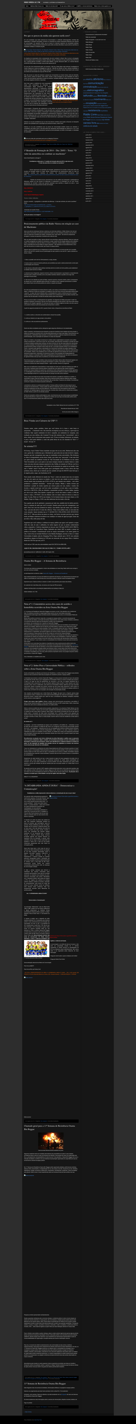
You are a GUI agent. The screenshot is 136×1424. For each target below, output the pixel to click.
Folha (64, 1377)
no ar (84, 103)
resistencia (94, 110)
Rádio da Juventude (91, 37)
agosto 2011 (89, 198)
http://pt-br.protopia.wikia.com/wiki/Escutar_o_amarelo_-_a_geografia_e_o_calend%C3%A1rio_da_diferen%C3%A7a (39, 205)
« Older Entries (28, 1412)
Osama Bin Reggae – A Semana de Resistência (45, 560)
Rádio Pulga (89, 47)
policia (109, 107)
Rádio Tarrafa (89, 50)
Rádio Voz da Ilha (90, 52)
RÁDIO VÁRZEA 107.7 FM (32, 2)
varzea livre (89, 122)
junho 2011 (88, 201)
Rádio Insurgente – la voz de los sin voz (96, 39)
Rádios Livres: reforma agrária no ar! (102, 6)
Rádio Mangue (89, 42)
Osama (67, 1377)
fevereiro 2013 (89, 160)
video (98, 123)
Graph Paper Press (38, 1419)
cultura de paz (100, 87)
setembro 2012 (89, 170)
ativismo (98, 79)
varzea (107, 119)
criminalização (90, 86)
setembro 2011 (89, 196)
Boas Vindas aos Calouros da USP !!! (40, 420)
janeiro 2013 (89, 163)
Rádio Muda (89, 44)
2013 (84, 79)
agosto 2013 (89, 147)
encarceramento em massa (90, 93)
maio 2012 (88, 180)
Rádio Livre (90, 114)
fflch (99, 93)
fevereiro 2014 (89, 140)
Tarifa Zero (70, 144)
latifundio (88, 95)
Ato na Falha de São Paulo (56, 1377)
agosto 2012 (89, 173)
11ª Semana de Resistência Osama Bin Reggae (45, 1383)
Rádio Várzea (45, 1378)
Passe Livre (64, 144)
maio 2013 (88, 152)
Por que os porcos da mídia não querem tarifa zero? (47, 35)
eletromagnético (95, 90)
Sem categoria (43, 144)
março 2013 (89, 158)
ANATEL (89, 79)
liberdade (102, 95)
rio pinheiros (104, 111)
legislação (95, 96)
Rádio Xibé (88, 57)
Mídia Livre (59, 144)
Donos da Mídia (53, 144)
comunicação (96, 83)
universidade (98, 119)
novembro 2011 (90, 191)
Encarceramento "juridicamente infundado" (96, 34)
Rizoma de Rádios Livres (92, 60)
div (61, 1394)
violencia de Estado (104, 123)
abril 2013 (88, 155)
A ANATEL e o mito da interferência (84, 6)
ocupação (91, 103)
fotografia (105, 93)
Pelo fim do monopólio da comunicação (33, 1378)
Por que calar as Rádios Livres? (67, 6)
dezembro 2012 (90, 165)
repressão (85, 111)
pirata (106, 107)
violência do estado (90, 126)
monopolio (91, 99)
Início (27, 6)
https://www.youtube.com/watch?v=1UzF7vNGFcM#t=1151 (38, 211)
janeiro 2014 (89, 142)
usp (103, 119)
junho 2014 (88, 135)
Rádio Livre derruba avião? (52, 6)
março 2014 (89, 137)
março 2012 (89, 186)
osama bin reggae (73, 1377)
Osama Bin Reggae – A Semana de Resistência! (55, 573)
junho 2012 (88, 178)
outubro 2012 (89, 168)
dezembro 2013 (90, 145)
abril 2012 (88, 183)
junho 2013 (88, 150)
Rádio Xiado (89, 55)
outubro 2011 (89, 193)
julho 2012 (88, 175)
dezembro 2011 (90, 188)
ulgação (64, 1394)
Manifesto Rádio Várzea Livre (37, 6)
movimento (100, 99)
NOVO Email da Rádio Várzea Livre (94, 69)
